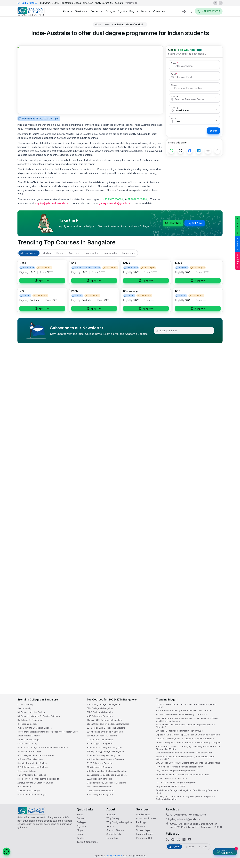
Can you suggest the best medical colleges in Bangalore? (203, 823)
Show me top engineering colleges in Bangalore (200, 836)
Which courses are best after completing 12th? (199, 829)
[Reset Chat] (231, 775)
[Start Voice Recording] (178, 852)
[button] (231, 767)
